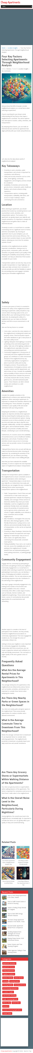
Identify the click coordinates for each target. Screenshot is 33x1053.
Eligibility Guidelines (8, 974)
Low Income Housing (9, 995)
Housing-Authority (19, 985)
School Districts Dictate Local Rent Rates (8, 882)
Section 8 (6, 1006)
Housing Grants (14, 981)
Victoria (8, 69)
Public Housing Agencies (10, 999)
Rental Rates (16, 1003)
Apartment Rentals (8, 967)
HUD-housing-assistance (10, 988)
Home (3, 48)
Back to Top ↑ (28, 1051)
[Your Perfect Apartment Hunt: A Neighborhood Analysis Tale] (8, 852)
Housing (5, 981)
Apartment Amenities (9, 963)
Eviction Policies (7, 978)
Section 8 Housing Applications (12, 1010)
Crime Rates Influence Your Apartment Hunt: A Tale (23, 883)
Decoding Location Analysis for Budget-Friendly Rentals (23, 862)
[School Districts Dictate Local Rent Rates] (8, 872)
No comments (6, 71)
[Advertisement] (16, 27)
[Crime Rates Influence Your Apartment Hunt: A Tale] (23, 872)
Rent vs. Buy (6, 1003)
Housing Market (7, 985)
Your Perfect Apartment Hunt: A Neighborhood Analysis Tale (8, 862)
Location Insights (13, 48)
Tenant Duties (7, 1013)
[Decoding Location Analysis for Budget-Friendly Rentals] (23, 852)
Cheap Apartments (10, 2)
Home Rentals (18, 978)
